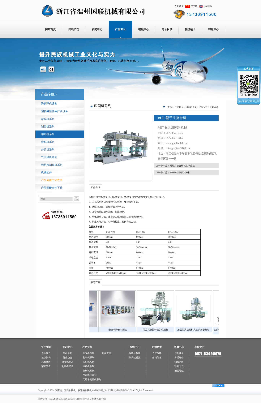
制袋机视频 (134, 357)
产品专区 (120, 29)
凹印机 (102, 398)
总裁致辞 (46, 362)
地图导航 (179, 370)
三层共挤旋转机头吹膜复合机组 (169, 329)
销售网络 (179, 362)
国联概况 (73, 29)
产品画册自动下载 (51, 187)
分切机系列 (47, 149)
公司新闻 (67, 353)
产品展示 (179, 107)
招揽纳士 (190, 29)
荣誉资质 (46, 366)
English (208, 6)
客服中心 (213, 29)
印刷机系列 (47, 134)
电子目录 (167, 29)
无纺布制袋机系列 (51, 164)
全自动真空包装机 (89, 398)
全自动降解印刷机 (93, 329)
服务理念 (179, 353)
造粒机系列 (47, 141)
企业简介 (46, 353)
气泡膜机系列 (49, 157)
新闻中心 (97, 29)
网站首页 (50, 29)
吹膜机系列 (47, 119)
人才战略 (156, 353)
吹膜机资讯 (67, 362)
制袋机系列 (47, 126)
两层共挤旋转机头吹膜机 (182, 165)
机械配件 (46, 172)
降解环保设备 (49, 103)
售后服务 (179, 357)
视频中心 (143, 29)
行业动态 (67, 357)
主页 (169, 107)
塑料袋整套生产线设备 (54, 111)
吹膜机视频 (134, 353)
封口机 (76, 398)
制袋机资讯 (67, 366)
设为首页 (179, 6)
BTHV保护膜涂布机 (180, 172)
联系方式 (179, 366)
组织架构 (46, 357)
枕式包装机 (55, 398)
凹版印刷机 (67, 398)
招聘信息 (156, 357)
